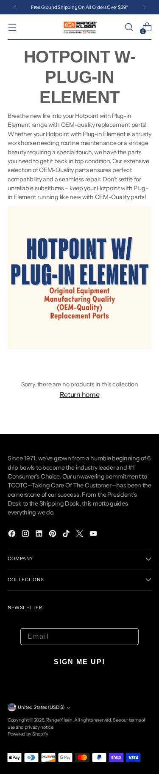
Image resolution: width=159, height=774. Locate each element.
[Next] (144, 7)
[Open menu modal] (12, 27)
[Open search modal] (128, 27)
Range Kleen (59, 720)
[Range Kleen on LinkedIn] (40, 534)
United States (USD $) (41, 707)
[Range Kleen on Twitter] (80, 534)
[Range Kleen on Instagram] (26, 534)
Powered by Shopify (28, 734)
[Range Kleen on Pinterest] (53, 534)
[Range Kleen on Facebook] (13, 534)
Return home (80, 394)
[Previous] (15, 7)
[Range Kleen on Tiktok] (67, 534)
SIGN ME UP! (79, 661)
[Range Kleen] (80, 27)
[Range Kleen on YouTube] (94, 534)
